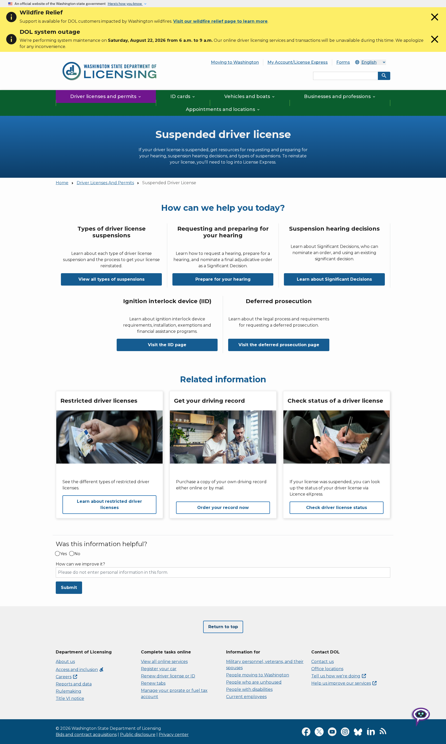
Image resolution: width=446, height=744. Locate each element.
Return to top (223, 626)
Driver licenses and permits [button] (106, 96)
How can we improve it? (80, 564)
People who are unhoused (254, 682)
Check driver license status (336, 507)
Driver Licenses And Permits (105, 182)
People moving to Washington (257, 675)
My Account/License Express (297, 62)
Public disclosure (137, 734)
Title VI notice (70, 698)
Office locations (327, 668)
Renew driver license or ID (168, 676)
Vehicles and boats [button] (249, 96)
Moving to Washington (235, 62)
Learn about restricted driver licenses (109, 504)
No (77, 554)
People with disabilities (249, 689)
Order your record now (223, 507)
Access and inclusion (80, 669)
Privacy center (174, 734)
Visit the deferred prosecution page (278, 344)
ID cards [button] (183, 96)
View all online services (164, 661)
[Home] (109, 58)
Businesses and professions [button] (340, 96)
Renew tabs (153, 683)
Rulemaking (68, 691)
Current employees (246, 696)
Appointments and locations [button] (223, 109)
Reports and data (74, 684)
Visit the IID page (167, 344)
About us (65, 661)
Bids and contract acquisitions (86, 734)
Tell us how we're (335, 676)
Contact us (322, 661)
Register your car (159, 668)
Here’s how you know (125, 4)
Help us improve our (341, 683)
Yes (63, 554)
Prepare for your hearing (223, 279)
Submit (69, 587)
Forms (343, 62)
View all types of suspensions (111, 279)
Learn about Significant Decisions (334, 279)
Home (62, 182)
